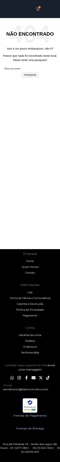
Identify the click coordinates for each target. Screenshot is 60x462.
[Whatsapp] (12, 377)
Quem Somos (30, 266)
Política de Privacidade (30, 309)
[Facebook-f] (26, 377)
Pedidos (30, 341)
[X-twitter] (40, 377)
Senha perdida (30, 352)
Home (30, 261)
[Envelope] (33, 377)
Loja (30, 292)
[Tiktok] (48, 377)
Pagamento (30, 315)
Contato (30, 272)
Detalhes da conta (30, 335)
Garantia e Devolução (30, 303)
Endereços (30, 346)
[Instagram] (19, 377)
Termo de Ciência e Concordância (30, 298)
